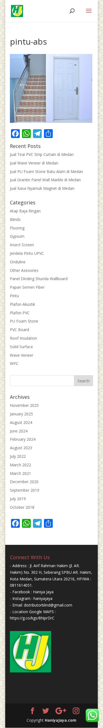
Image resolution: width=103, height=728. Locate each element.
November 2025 (24, 405)
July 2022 (18, 456)
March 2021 (20, 473)
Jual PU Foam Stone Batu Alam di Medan (46, 171)
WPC (14, 363)
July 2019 (18, 498)
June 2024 (18, 431)
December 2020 (24, 481)
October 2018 (22, 507)
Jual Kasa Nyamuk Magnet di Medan (42, 188)
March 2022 (20, 464)
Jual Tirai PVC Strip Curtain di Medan (42, 154)
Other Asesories (24, 270)
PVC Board (19, 329)
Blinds (15, 219)
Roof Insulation (23, 338)
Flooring (17, 228)
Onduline (18, 261)
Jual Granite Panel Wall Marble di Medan (45, 179)
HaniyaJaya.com (60, 720)
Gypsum (17, 236)
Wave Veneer (21, 355)
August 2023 (21, 447)
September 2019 (24, 490)
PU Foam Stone (24, 321)
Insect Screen (22, 244)
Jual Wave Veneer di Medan (34, 163)
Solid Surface (21, 346)
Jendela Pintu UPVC (27, 253)
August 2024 (21, 422)
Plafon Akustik (22, 304)
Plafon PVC (20, 312)
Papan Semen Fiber (27, 287)
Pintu (14, 295)
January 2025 (21, 413)
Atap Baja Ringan (25, 210)
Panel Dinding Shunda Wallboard (39, 278)
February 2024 (22, 439)
